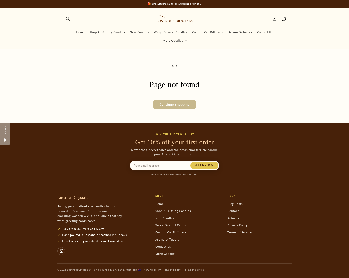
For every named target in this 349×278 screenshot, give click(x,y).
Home (159, 204)
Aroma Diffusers (167, 239)
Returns (233, 218)
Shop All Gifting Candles (173, 211)
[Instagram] (61, 251)
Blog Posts (235, 204)
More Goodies (165, 254)
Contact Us (163, 246)
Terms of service (193, 269)
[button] (67, 18)
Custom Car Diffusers (171, 232)
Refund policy (152, 269)
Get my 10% (204, 165)
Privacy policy (172, 269)
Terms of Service (239, 232)
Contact (233, 211)
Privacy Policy (237, 225)
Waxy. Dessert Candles (172, 225)
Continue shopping (175, 104)
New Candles (164, 218)
